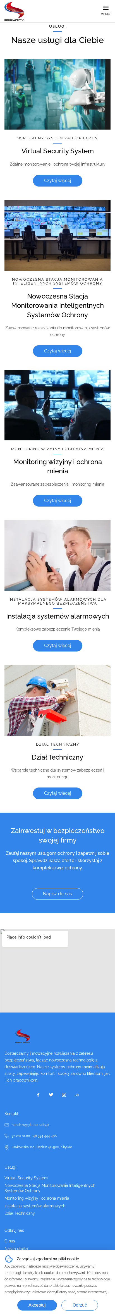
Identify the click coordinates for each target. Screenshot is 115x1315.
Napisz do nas (57, 893)
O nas (9, 1241)
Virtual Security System (26, 1178)
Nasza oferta (16, 1248)
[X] (51, 1094)
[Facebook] (38, 1094)
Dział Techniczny (19, 1213)
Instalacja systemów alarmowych (34, 1206)
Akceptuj (37, 1305)
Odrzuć (80, 1305)
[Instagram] (64, 1094)
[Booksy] (77, 1094)
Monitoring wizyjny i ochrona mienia (36, 1198)
